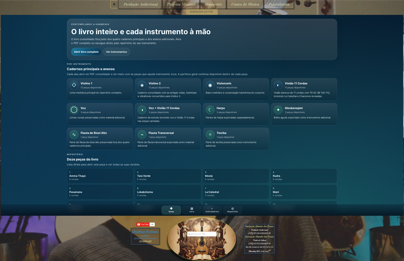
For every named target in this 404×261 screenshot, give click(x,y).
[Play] (114, 4)
